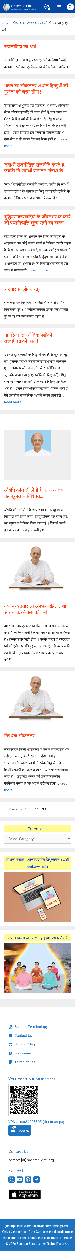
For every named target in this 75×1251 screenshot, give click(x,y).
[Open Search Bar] (70, 7)
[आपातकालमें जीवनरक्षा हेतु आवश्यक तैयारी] (37, 992)
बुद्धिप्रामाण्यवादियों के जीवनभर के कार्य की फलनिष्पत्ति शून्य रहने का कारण (37, 220)
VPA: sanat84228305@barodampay (36, 1122)
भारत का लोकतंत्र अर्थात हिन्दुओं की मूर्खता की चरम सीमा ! (36, 89)
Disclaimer (23, 1053)
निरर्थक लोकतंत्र (19, 736)
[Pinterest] (28, 1182)
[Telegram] (36, 1181)
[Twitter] (11, 1182)
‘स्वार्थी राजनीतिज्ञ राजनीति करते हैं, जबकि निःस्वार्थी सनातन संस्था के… (35, 168)
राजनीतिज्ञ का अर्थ (20, 47)
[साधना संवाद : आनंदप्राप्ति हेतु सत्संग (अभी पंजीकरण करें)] (37, 897)
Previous (13, 809)
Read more (39, 270)
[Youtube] (20, 1182)
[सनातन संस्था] (20, 7)
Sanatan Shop (25, 1044)
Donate (23, 1131)
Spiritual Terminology (31, 1027)
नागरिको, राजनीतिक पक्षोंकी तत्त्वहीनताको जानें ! (28, 338)
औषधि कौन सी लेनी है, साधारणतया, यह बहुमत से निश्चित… (34, 493)
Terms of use (25, 1062)
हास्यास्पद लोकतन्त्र (22, 289)
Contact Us (23, 1035)
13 (37, 809)
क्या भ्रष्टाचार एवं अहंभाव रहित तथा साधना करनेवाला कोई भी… (35, 609)
